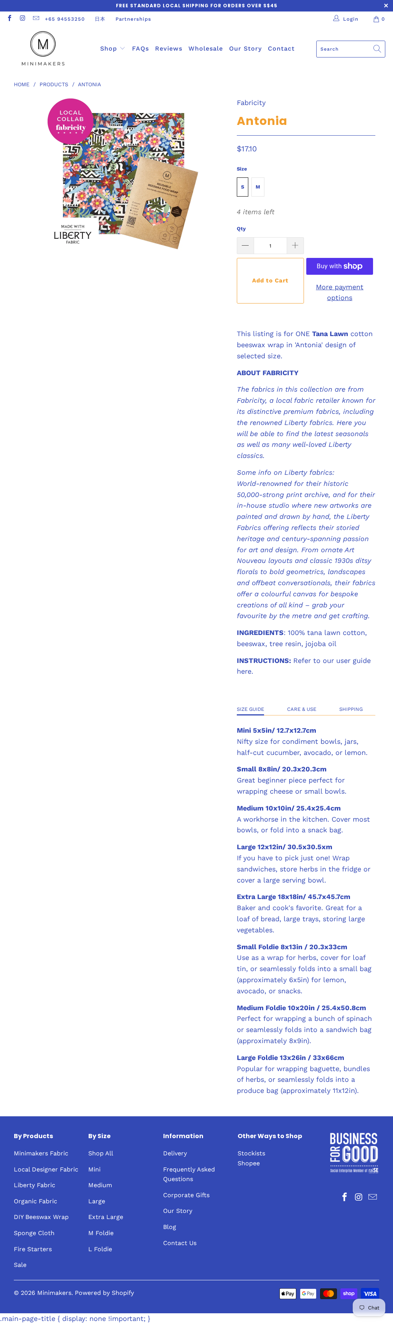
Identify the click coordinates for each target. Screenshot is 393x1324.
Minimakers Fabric (41, 1153)
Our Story (245, 48)
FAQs (140, 48)
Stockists (251, 1153)
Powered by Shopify (104, 1292)
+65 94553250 (65, 19)
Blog (169, 1226)
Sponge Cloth (34, 1233)
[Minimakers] (43, 49)
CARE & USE (301, 709)
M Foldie (101, 1233)
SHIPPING (351, 709)
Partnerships (133, 19)
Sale (20, 1264)
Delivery (175, 1153)
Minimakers (54, 1292)
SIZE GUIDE (250, 709)
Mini (94, 1169)
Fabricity (251, 102)
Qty (241, 228)
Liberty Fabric (34, 1185)
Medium (100, 1185)
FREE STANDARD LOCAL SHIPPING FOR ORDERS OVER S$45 (196, 5)
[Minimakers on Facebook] (9, 19)
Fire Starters (33, 1249)
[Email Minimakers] (35, 19)
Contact (281, 48)
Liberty (295, 472)
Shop (109, 48)
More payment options (339, 292)
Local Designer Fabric (46, 1169)
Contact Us (179, 1243)
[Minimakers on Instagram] (22, 19)
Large (96, 1201)
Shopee (249, 1163)
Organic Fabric (35, 1201)
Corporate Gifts (186, 1195)
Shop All (100, 1153)
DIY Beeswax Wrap (41, 1217)
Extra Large (105, 1217)
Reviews (168, 48)
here (244, 671)
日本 (100, 19)
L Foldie (100, 1249)
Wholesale (205, 48)
